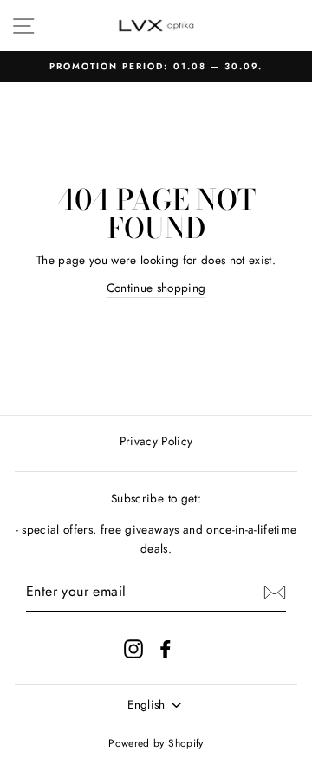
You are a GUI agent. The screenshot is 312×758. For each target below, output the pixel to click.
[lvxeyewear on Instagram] (133, 648)
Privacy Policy (156, 441)
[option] (156, 67)
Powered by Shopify (155, 743)
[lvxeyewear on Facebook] (165, 648)
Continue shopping (156, 287)
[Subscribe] (274, 592)
